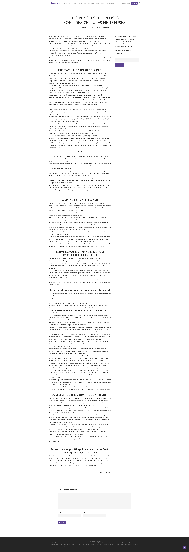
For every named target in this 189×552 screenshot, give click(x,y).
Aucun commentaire (102, 27)
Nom (60, 512)
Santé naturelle (109, 13)
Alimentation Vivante (82, 13)
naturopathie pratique (96, 13)
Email (85, 512)
